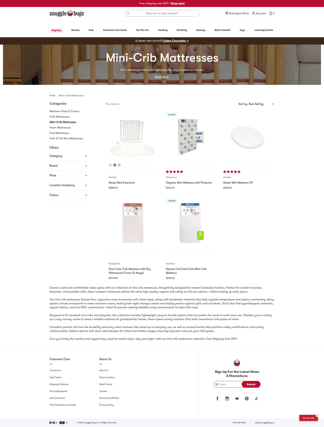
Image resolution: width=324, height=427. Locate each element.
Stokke (112, 177)
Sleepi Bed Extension (122, 182)
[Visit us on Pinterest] (247, 398)
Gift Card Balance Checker (63, 405)
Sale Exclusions (57, 398)
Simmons (171, 177)
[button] (175, 171)
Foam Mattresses (60, 127)
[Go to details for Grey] (114, 164)
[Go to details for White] (110, 164)
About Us (103, 370)
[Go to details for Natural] (119, 164)
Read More (162, 76)
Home (52, 95)
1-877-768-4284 (239, 423)
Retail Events (105, 384)
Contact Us (55, 370)
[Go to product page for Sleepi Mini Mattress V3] (247, 136)
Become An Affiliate (109, 398)
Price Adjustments (58, 391)
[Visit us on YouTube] (237, 398)
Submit (251, 384)
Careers (103, 391)
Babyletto (114, 263)
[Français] (63, 422)
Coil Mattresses (59, 133)
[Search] (128, 13)
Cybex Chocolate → (176, 41)
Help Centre (55, 377)
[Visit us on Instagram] (227, 398)
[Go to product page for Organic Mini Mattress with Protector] (190, 136)
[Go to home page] (67, 13)
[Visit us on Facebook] (217, 398)
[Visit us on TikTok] (256, 398)
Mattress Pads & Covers (65, 111)
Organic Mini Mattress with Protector (189, 182)
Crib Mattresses (60, 116)
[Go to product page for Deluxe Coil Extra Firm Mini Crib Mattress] (190, 223)
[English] (54, 422)
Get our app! (308, 418)
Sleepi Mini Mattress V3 (238, 182)
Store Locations (107, 377)
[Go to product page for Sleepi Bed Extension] (133, 136)
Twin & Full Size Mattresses (66, 138)
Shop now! (178, 3)
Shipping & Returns (59, 384)
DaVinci (170, 263)
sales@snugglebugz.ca (264, 423)
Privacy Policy (106, 405)
